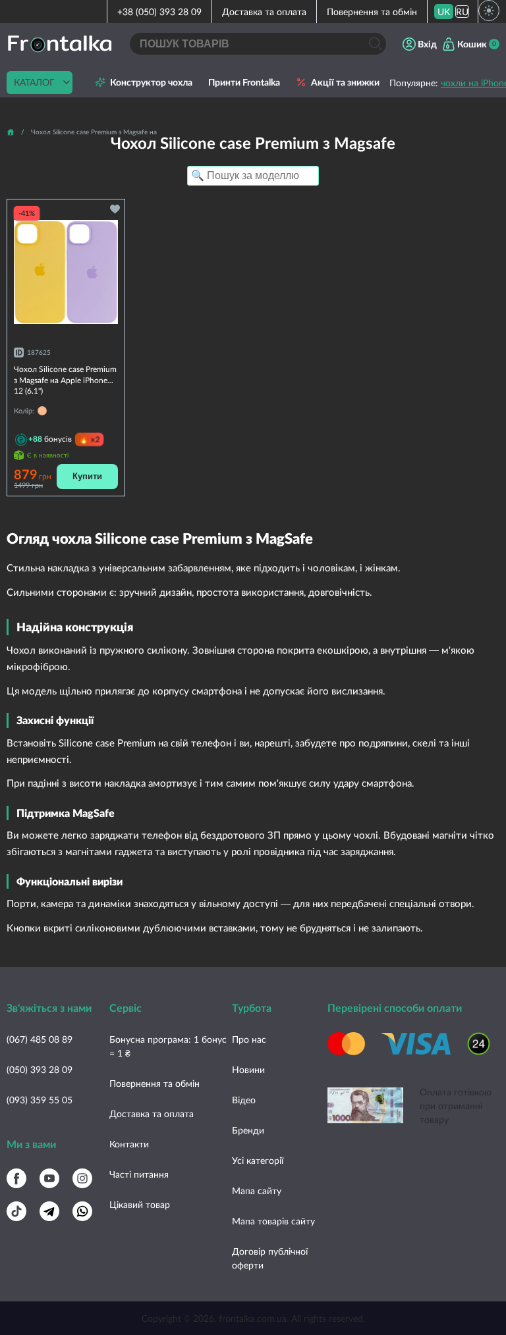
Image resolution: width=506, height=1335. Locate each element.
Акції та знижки (345, 82)
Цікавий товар (139, 1204)
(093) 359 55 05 (39, 1099)
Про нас (249, 1039)
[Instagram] (82, 1178)
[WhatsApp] (82, 1211)
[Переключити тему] (488, 10)
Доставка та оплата (264, 11)
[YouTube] (49, 1178)
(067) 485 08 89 (39, 1039)
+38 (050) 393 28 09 (159, 11)
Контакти (129, 1143)
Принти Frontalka (244, 82)
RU (462, 11)
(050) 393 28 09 (39, 1069)
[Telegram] (49, 1211)
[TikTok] (16, 1211)
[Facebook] (16, 1178)
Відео (244, 1099)
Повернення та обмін (372, 11)
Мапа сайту (256, 1190)
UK (443, 11)
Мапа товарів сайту (273, 1220)
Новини (248, 1069)
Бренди (248, 1130)
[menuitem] (443, 11)
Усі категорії (257, 1160)
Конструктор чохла (151, 82)
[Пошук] (375, 44)
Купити (87, 476)
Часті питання (139, 1174)
